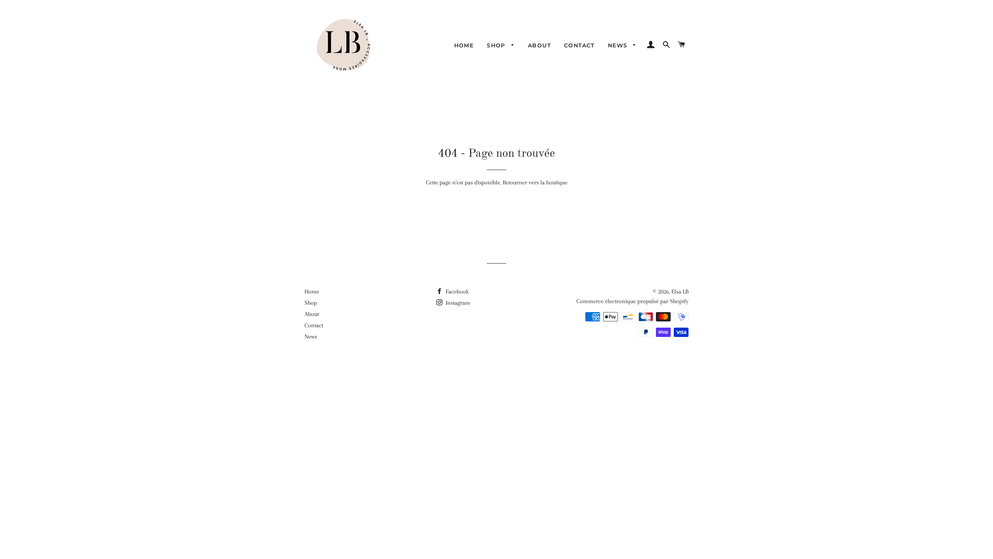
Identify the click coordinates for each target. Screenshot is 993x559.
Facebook (456, 291)
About (539, 45)
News (619, 45)
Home (464, 45)
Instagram (457, 302)
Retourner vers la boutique (535, 182)
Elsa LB (680, 291)
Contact (579, 45)
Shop (497, 45)
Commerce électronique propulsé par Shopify (632, 301)
